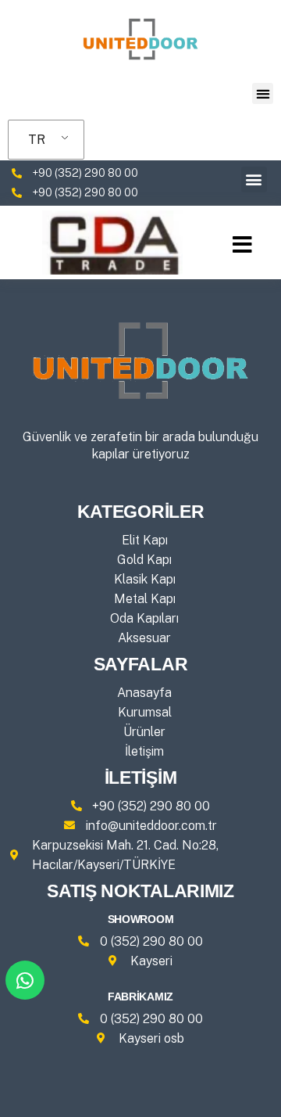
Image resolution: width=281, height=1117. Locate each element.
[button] (262, 93)
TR (36, 139)
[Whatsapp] (24, 980)
